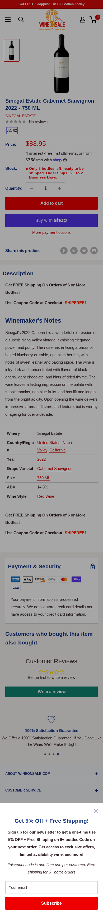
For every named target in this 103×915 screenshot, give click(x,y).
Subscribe (51, 903)
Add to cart (51, 203)
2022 (41, 459)
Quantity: (13, 188)
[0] (93, 19)
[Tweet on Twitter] (84, 250)
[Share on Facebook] (64, 250)
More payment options (51, 232)
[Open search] (21, 19)
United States (48, 442)
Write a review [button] (51, 691)
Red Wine (45, 496)
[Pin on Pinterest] (74, 250)
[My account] (82, 19)
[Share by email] (94, 250)
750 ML (43, 477)
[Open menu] (8, 19)
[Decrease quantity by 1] (31, 188)
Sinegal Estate (20, 116)
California (57, 450)
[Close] (96, 811)
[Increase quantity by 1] (59, 188)
